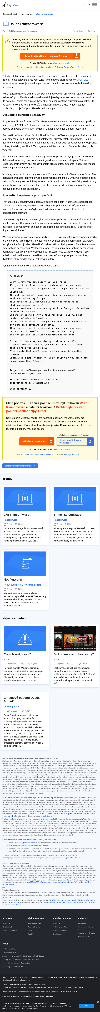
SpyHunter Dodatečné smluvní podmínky (80, 977)
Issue (6, 659)
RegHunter (56, 934)
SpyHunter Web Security (11, 930)
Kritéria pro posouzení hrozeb (67, 902)
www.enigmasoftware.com (26, 843)
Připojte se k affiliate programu (85, 928)
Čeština (89, 5)
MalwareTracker (33, 927)
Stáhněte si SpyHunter (33, 441)
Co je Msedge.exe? (17, 654)
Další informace (32, 1008)
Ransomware (26, 14)
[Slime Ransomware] (75, 499)
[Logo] (10, 5)
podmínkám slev (8, 884)
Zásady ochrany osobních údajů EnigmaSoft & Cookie (23, 956)
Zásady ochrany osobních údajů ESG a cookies (20, 959)
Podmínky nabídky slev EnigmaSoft (16, 963)
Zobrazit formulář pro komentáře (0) (20, 466)
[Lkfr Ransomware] (25, 499)
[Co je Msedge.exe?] (25, 638)
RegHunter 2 (7, 927)
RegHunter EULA (9, 952)
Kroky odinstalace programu (21, 977)
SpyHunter (6, 923)
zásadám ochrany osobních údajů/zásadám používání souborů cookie (65, 882)
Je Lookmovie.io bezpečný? (74, 654)
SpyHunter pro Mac (59, 927)
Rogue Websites (12, 585)
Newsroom (81, 923)
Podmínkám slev (8, 816)
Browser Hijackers (31, 585)
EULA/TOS (41, 814)
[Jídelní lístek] (94, 4)
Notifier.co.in (13, 579)
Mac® (67, 63)
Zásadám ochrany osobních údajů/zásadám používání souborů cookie (70, 814)
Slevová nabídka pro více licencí (70, 441)
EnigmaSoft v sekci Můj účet (74, 858)
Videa (29, 930)
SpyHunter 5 (57, 923)
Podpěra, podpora (61, 918)
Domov (5, 977)
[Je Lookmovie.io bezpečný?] (75, 638)
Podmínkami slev (15, 902)
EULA (57, 67)
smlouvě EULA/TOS (32, 882)
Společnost (83, 918)
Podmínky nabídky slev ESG (13, 967)
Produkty (7, 918)
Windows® (57, 63)
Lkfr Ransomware (16, 514)
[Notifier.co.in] (25, 563)
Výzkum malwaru (36, 918)
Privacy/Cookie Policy (73, 67)
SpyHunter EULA (8, 949)
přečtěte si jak (48, 816)
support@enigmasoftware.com (13, 858)
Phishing (8, 706)
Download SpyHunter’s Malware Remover (46, 56)
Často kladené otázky (35, 793)
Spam (17, 706)
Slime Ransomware (68, 514)
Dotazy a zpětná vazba (86, 933)
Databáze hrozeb (9, 14)
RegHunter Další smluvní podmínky (16, 980)
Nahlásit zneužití (83, 937)
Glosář (30, 934)
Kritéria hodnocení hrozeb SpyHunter (47, 977)
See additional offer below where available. (35, 67)
